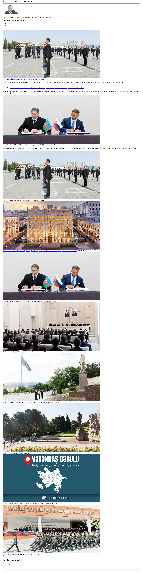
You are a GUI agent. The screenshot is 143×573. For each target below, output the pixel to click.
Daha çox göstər (8, 556)
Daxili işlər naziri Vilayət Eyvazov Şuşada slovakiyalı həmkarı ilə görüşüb (33, 145)
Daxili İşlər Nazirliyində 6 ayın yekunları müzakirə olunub (21, 352)
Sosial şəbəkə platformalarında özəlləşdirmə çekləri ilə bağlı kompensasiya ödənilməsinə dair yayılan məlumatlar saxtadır (47, 88)
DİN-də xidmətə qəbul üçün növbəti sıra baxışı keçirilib (27, 79)
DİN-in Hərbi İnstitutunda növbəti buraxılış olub (17, 554)
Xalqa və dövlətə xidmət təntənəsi (13, 453)
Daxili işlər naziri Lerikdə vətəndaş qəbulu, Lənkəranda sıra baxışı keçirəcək (26, 503)
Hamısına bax (7, 564)
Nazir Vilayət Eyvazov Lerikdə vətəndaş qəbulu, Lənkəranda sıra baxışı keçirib (27, 402)
